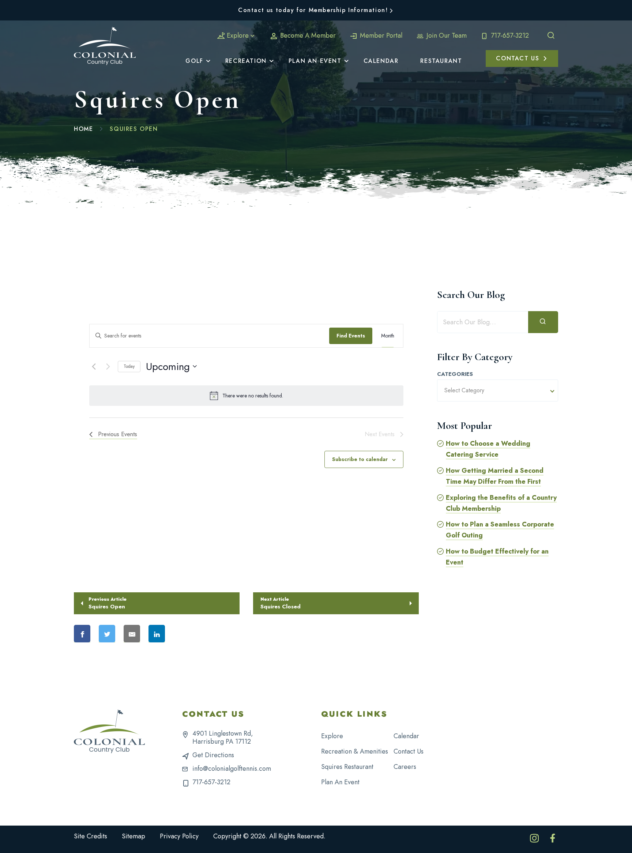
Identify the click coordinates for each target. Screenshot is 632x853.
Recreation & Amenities (354, 751)
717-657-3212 (509, 35)
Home (83, 129)
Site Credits (90, 836)
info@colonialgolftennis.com (231, 768)
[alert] (246, 395)
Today (129, 366)
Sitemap (133, 836)
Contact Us (409, 751)
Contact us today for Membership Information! (313, 10)
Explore (238, 35)
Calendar (406, 736)
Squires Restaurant (347, 766)
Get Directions (213, 755)
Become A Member (307, 35)
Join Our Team (446, 35)
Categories (455, 374)
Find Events (350, 335)
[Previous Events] (93, 366)
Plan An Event (340, 782)
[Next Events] (108, 366)
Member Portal (380, 35)
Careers (405, 766)
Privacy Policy (179, 836)
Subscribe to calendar (360, 459)
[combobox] (497, 390)
